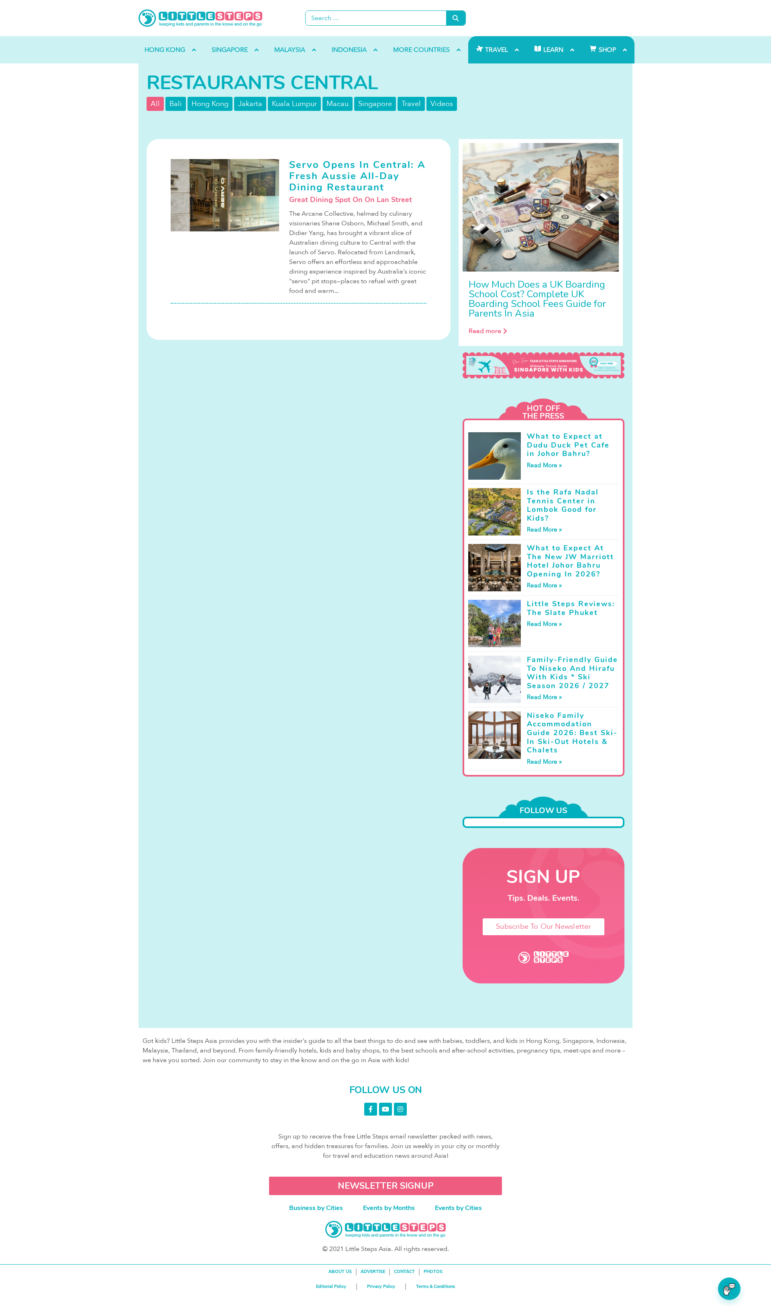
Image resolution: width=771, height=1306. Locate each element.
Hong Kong (210, 104)
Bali (175, 104)
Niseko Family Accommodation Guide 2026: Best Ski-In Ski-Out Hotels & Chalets (572, 733)
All (155, 104)
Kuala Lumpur (294, 104)
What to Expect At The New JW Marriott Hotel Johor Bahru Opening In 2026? (570, 561)
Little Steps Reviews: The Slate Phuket (571, 608)
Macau (337, 104)
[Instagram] (400, 1109)
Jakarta (250, 104)
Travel (411, 104)
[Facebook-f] (370, 1109)
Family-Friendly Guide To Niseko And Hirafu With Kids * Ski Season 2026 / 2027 (572, 673)
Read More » (544, 465)
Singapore (375, 104)
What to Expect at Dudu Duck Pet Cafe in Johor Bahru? (568, 444)
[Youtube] (385, 1109)
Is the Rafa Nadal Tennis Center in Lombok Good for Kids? (563, 505)
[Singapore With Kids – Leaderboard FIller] (543, 365)
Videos (441, 104)
